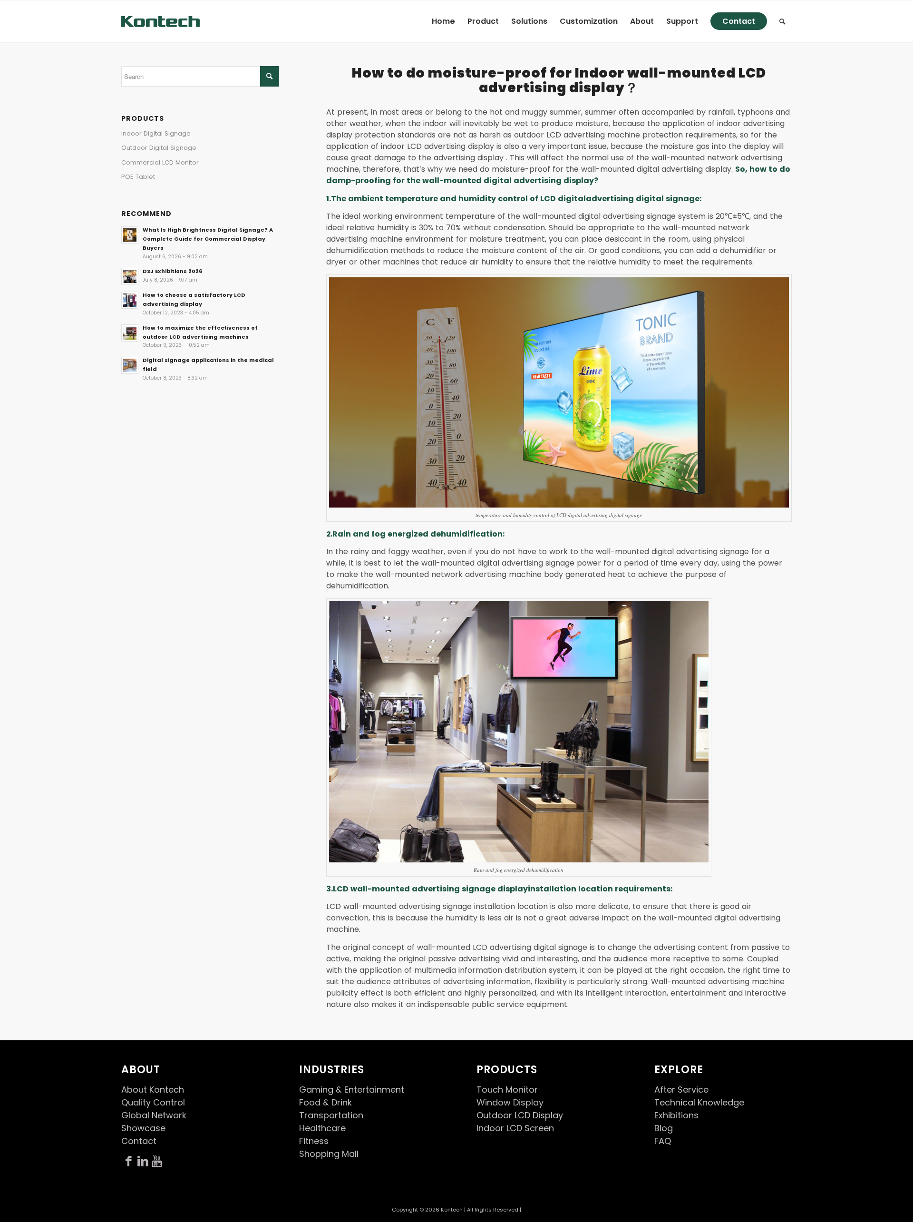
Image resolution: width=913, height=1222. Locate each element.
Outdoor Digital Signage (158, 147)
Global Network (153, 1115)
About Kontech (152, 1089)
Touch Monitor (507, 1089)
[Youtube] (157, 1161)
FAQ (662, 1141)
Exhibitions (676, 1115)
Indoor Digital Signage (156, 133)
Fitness (314, 1141)
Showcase (143, 1128)
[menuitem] (443, 21)
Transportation (331, 1115)
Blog (663, 1128)
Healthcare (322, 1128)
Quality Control (153, 1102)
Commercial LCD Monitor (160, 162)
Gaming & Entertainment (351, 1089)
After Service (681, 1089)
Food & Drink (325, 1102)
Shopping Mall (329, 1154)
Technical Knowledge (699, 1102)
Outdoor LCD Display (519, 1115)
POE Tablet (138, 176)
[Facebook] (128, 1161)
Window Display (510, 1102)
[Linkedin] (143, 1161)
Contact (138, 1141)
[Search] (782, 21)
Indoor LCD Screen (515, 1128)
